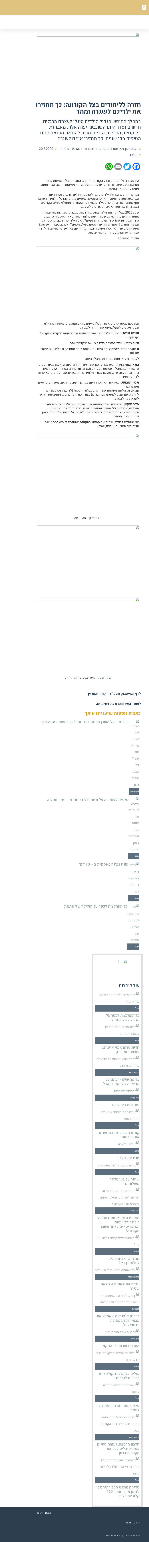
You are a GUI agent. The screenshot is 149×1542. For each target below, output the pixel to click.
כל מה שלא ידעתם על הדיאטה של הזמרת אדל (121, 1082)
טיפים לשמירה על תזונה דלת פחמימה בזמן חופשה (87, 800)
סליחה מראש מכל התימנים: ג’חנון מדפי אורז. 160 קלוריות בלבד (118, 1492)
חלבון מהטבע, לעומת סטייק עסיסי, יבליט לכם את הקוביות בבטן (118, 1449)
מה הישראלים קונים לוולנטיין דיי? (123, 1261)
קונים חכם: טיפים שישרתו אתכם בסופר (119, 1135)
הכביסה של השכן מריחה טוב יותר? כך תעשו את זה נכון (85, 722)
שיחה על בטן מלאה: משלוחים (124, 1181)
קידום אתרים (118, 1535)
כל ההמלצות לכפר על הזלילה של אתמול (95, 906)
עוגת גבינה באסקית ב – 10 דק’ (103, 864)
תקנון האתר (44, 1513)
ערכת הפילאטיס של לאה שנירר (120, 1286)
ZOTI (138, 1523)
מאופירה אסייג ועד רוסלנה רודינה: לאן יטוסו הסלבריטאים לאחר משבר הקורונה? (118, 1224)
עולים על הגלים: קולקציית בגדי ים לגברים (119, 1376)
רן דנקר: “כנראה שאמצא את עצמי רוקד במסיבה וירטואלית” (118, 1321)
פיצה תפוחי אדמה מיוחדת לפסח (119, 1408)
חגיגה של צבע (128, 1158)
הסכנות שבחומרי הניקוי (121, 1346)
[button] (62, 22)
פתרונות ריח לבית (125, 1105)
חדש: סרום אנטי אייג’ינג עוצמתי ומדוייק (120, 1050)
